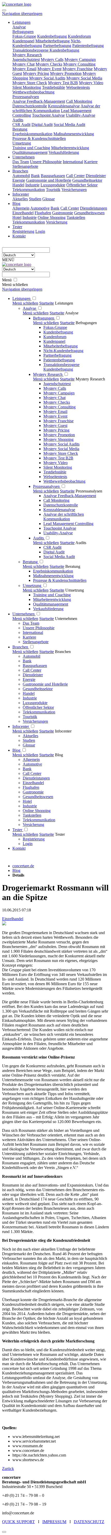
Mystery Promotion (59, 435)
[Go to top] (4, 1532)
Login (28, 843)
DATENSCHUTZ (89, 1522)
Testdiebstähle (54, 472)
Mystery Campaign (59, 393)
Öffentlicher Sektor (38, 707)
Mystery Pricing (56, 430)
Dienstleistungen (36, 778)
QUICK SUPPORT (18, 1522)
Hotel (27, 801)
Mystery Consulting (59, 407)
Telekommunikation (39, 712)
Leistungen (21, 298)
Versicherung (33, 824)
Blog (16, 750)
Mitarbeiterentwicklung (52, 599)
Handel (29, 693)
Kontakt (19, 848)
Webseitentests (55, 476)
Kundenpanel (54, 341)
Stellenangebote (36, 642)
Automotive (32, 764)
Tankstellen (32, 815)
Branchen (20, 647)
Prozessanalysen (47, 486)
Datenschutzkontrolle (60, 505)
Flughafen (31, 787)
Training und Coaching (52, 595)
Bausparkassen (35, 665)
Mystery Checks (56, 402)
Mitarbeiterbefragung (60, 346)
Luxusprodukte (35, 703)
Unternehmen (24, 614)
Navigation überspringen (22, 13)
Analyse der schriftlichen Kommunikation (63, 516)
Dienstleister (33, 675)
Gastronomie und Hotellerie (45, 684)
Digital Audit (54, 552)
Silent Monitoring (57, 467)
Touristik (30, 716)
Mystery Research (48, 374)
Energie (29, 679)
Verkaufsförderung (48, 609)
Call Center (32, 670)
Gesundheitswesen (38, 796)
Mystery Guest (55, 425)
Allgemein (31, 759)
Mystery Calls (54, 388)
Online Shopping (37, 810)
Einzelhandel (33, 783)
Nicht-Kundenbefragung (63, 350)
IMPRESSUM (54, 1522)
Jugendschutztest (57, 383)
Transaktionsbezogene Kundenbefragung (61, 366)
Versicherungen (35, 721)
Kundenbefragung (58, 332)
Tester (17, 830)
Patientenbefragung (59, 360)
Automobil (31, 656)
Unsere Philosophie (38, 628)
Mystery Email (55, 411)
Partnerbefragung (57, 355)
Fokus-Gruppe (55, 327)
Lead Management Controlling (68, 523)
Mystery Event (55, 416)
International (33, 632)
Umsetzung (32, 585)
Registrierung (34, 839)
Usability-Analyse (58, 533)
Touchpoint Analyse (59, 528)
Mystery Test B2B (58, 458)
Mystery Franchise (58, 421)
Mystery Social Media (61, 449)
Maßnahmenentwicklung (53, 576)
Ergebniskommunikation (53, 571)
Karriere (29, 637)
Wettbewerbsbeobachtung (64, 481)
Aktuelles (30, 736)
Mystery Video (55, 462)
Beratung (31, 562)
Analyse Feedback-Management (69, 496)
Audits (39, 538)
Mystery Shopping (58, 439)
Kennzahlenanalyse (59, 509)
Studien (29, 740)
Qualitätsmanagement (50, 604)
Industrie (30, 698)
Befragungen (44, 318)
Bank (27, 661)
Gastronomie (33, 792)
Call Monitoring (56, 500)
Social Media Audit (59, 556)
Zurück (8, 1468)
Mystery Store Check (60, 453)
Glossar (29, 745)
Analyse (30, 308)
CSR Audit (52, 547)
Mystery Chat (54, 397)
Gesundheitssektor (38, 689)
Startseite (46, 303)
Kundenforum (54, 337)
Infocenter (21, 726)
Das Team (31, 623)
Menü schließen (25, 303)
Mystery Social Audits (61, 444)
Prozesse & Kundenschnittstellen (59, 580)
